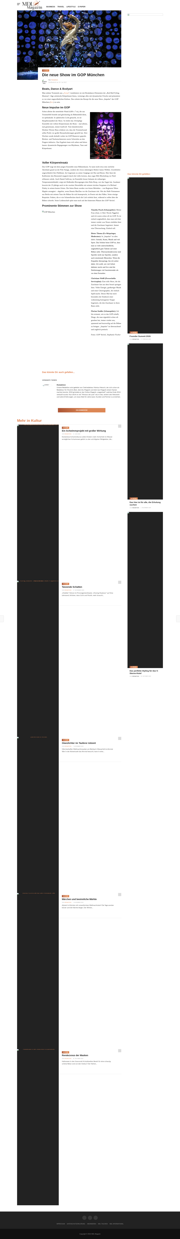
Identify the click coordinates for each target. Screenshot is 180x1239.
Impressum (61, 1224)
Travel (60, 7)
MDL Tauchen (103, 1224)
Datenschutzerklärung (76, 1224)
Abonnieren (91, 1224)
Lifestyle (71, 7)
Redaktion (54, 80)
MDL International (117, 1224)
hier (51, 102)
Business (50, 7)
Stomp (66, 93)
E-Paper (81, 7)
